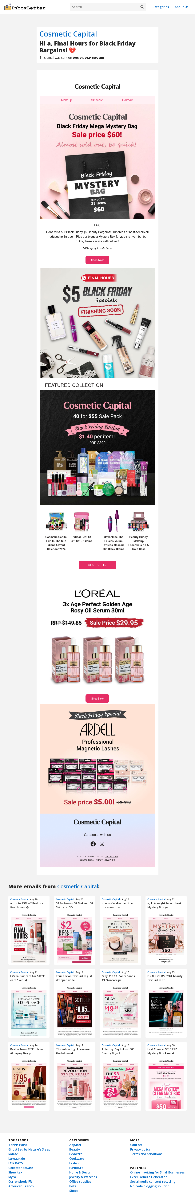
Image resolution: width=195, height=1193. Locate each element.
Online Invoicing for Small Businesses (157, 1172)
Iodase (13, 1154)
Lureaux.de (16, 1158)
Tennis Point (17, 1145)
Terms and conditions (146, 1154)
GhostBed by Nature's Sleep (29, 1149)
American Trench (21, 1186)
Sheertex (15, 1172)
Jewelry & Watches (83, 1177)
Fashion (75, 1163)
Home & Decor (80, 1172)
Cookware (76, 1158)
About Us (181, 7)
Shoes (73, 1191)
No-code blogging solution (149, 1186)
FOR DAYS (15, 1163)
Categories (161, 7)
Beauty (74, 1149)
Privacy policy (140, 1149)
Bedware (75, 1154)
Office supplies (80, 1181)
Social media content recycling (152, 1181)
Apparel (75, 1145)
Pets (72, 1186)
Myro (12, 1177)
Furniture (76, 1168)
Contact (136, 1145)
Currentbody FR (20, 1181)
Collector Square (20, 1168)
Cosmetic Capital (68, 34)
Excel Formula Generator (148, 1177)
